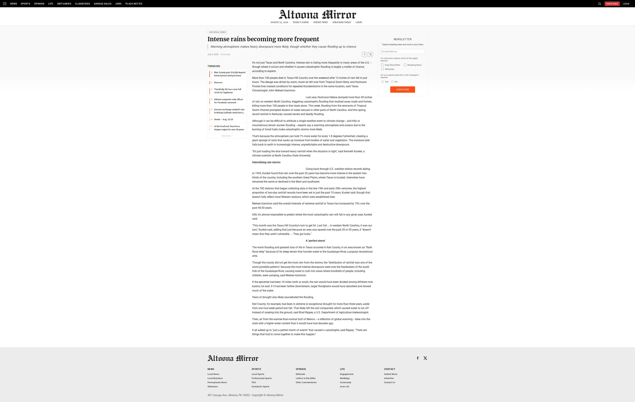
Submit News (320, 22)
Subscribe (612, 4)
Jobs (118, 3)
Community (345, 382)
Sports (25, 3)
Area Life (344, 386)
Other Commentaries (306, 382)
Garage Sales (102, 3)
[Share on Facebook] (364, 54)
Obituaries (64, 3)
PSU (254, 382)
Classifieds (82, 3)
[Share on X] (370, 54)
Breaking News (414, 65)
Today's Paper (301, 22)
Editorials (300, 374)
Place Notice (134, 3)
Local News (213, 374)
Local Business (215, 378)
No (396, 81)
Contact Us (389, 382)
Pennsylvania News (217, 382)
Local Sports (258, 374)
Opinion (39, 3)
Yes (386, 81)
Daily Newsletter (392, 65)
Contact (389, 369)
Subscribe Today (342, 22)
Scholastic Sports (261, 386)
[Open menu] (4, 4)
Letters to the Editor (306, 378)
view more (226, 136)
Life (50, 3)
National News (217, 32)
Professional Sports (262, 378)
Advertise (389, 378)
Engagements (347, 374)
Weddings (345, 378)
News (13, 3)
